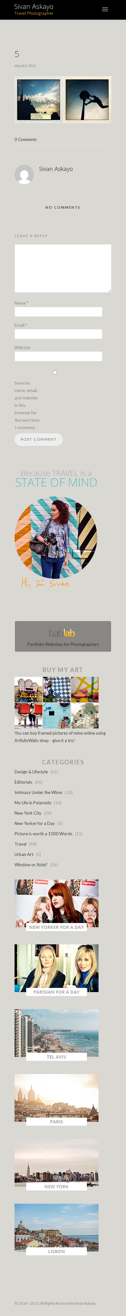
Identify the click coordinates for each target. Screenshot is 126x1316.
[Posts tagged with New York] (57, 1188)
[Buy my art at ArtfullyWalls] (57, 726)
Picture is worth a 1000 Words (43, 833)
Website (22, 347)
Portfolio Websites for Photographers (63, 644)
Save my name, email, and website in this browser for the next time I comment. (27, 405)
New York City (28, 813)
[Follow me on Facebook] (57, 605)
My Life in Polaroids (33, 802)
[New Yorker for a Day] (57, 929)
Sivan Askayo (56, 169)
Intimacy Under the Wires (38, 792)
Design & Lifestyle (31, 771)
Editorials (23, 782)
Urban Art (24, 854)
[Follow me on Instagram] (65, 605)
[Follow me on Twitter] (61, 605)
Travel (20, 844)
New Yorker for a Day (35, 823)
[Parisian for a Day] (57, 994)
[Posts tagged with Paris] (57, 1124)
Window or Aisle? (31, 864)
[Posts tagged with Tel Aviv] (57, 1059)
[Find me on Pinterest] (69, 605)
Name (21, 303)
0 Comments (26, 139)
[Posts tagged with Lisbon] (57, 1253)
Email (21, 325)
